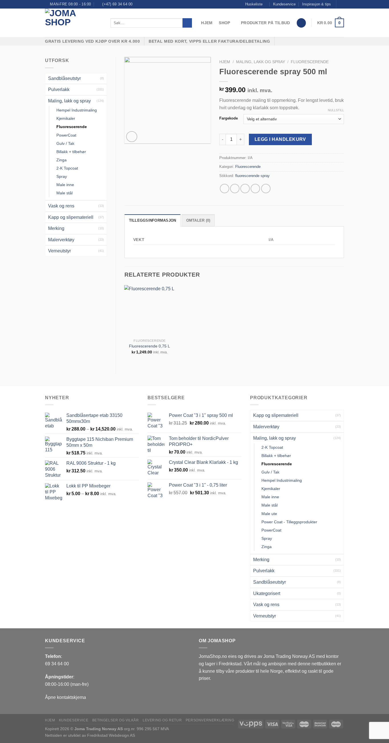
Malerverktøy (61, 239)
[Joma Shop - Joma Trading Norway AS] (73, 23)
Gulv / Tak (65, 143)
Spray (61, 176)
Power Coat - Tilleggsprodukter (289, 522)
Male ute (269, 513)
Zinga (61, 160)
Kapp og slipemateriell (70, 217)
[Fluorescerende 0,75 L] (149, 310)
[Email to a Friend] (245, 188)
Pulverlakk (58, 89)
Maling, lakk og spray (69, 100)
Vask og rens (61, 205)
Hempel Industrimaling (76, 110)
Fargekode (228, 118)
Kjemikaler (65, 118)
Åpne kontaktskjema (65, 697)
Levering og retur (162, 720)
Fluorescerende (71, 126)
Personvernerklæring (210, 720)
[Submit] (187, 23)
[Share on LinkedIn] (266, 188)
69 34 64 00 (57, 663)
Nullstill (336, 110)
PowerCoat (66, 135)
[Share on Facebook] (224, 188)
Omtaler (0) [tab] (198, 220)
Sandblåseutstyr (64, 78)
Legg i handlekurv (280, 139)
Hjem (206, 22)
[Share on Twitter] (234, 188)
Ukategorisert (266, 593)
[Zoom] (131, 136)
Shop (224, 22)
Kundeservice (284, 4)
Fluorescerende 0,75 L (149, 346)
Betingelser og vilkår (115, 720)
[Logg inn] (301, 23)
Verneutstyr (59, 250)
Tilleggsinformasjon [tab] (152, 220)
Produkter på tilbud (265, 22)
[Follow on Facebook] (341, 4)
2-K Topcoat (67, 168)
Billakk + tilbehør (71, 151)
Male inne (65, 184)
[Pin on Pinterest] (255, 188)
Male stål (64, 193)
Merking (56, 228)
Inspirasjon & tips (316, 4)
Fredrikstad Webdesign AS (111, 735)
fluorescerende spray (252, 176)
